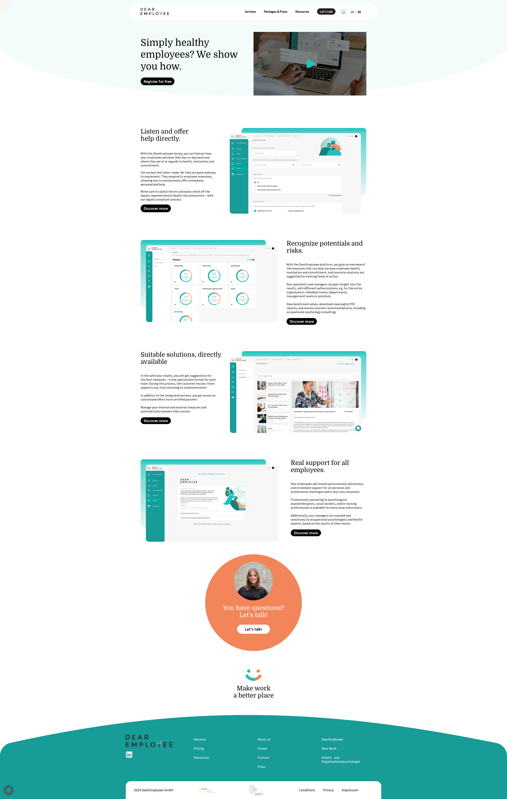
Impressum (350, 790)
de (352, 11)
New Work (329, 748)
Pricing (199, 748)
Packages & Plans (275, 11)
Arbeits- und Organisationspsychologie (340, 759)
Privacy (328, 790)
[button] (8, 790)
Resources (302, 11)
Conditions (307, 790)
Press (261, 766)
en (359, 11)
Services (250, 11)
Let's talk (326, 11)
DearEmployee (332, 739)
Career (262, 748)
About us (264, 739)
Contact (263, 757)
